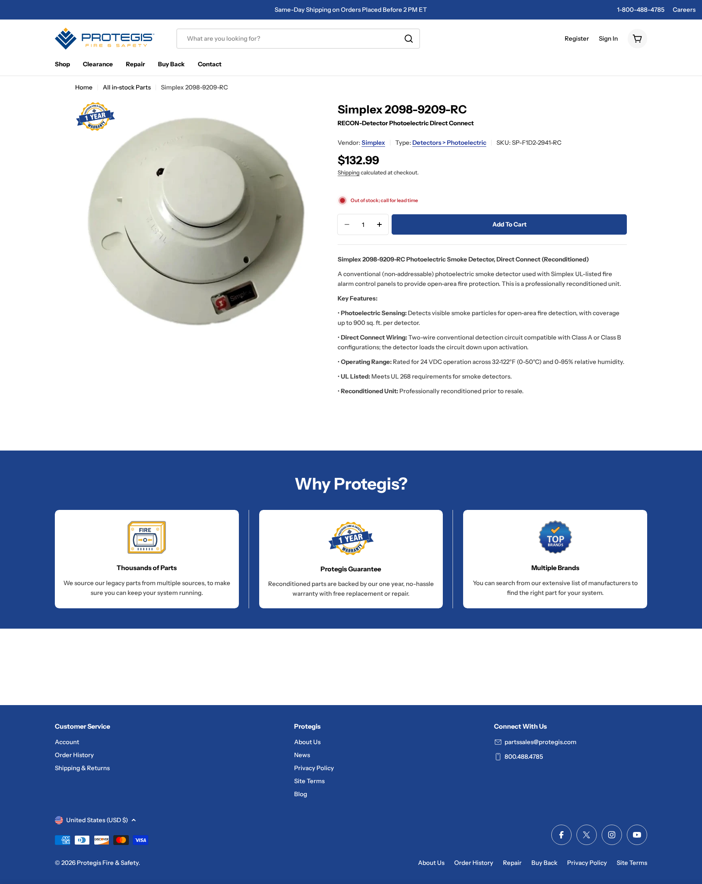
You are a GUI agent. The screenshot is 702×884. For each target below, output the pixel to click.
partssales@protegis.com (540, 742)
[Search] (409, 39)
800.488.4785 (524, 756)
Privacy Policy (587, 863)
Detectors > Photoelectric (449, 142)
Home (84, 87)
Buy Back (544, 863)
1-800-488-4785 (641, 9)
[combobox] (298, 38)
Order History (473, 863)
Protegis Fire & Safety (108, 863)
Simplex (373, 142)
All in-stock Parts (127, 87)
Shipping (349, 172)
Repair (512, 863)
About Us (431, 863)
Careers (684, 9)
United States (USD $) (97, 820)
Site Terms (632, 863)
